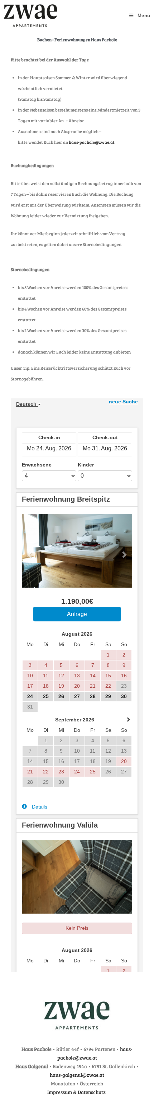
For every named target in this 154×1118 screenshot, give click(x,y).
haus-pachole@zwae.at (92, 142)
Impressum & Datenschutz (77, 1092)
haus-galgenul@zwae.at (77, 1074)
